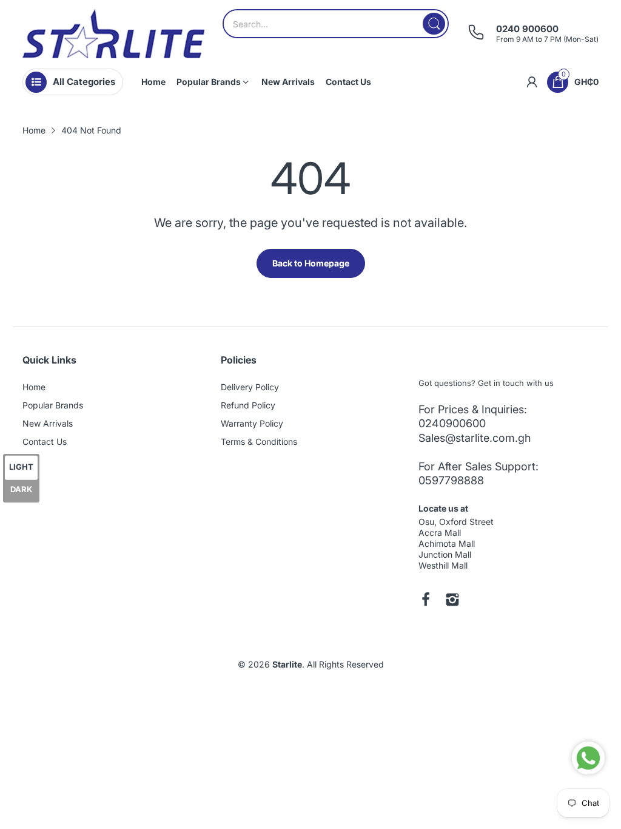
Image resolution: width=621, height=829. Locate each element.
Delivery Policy (250, 387)
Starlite (287, 664)
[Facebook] (425, 600)
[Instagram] (452, 600)
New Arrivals (47, 423)
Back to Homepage (310, 263)
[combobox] (336, 23)
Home (33, 387)
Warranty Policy (252, 423)
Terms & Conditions (259, 441)
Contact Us (44, 441)
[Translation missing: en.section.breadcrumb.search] (434, 24)
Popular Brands (52, 405)
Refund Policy (248, 405)
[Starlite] (113, 33)
